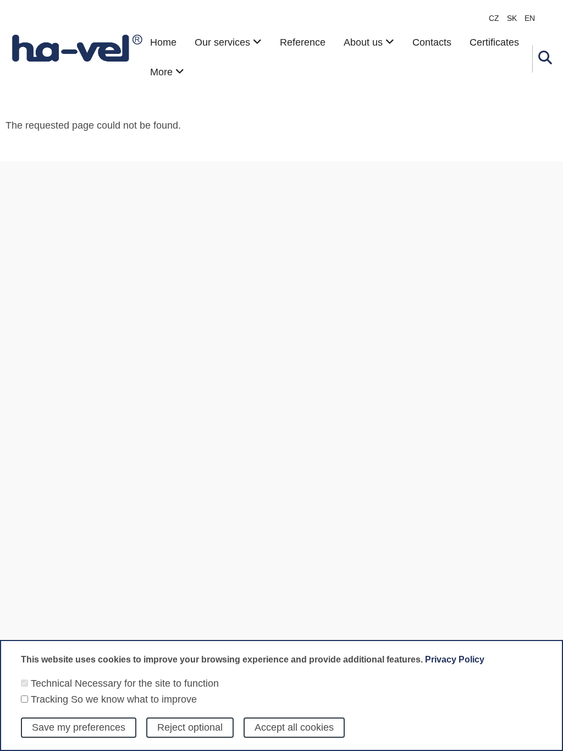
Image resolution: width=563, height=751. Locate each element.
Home (163, 42)
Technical (51, 683)
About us (364, 42)
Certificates (494, 42)
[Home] (76, 47)
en (530, 18)
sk (512, 18)
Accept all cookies (294, 727)
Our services (224, 42)
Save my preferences (78, 727)
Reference (302, 42)
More (162, 72)
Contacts (431, 42)
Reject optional (190, 727)
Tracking (49, 699)
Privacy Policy (454, 659)
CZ (494, 18)
